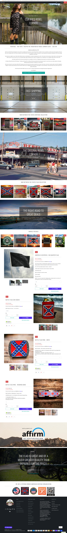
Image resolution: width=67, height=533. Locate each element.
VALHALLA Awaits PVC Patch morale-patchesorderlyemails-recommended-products (7, 240)
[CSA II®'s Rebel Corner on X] (14, 509)
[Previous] (2, 124)
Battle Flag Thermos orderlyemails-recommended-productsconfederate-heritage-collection (20, 124)
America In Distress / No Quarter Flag (47, 255)
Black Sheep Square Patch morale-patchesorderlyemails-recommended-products (46, 240)
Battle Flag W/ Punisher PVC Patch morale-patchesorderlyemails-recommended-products (33, 240)
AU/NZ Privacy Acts (31, 503)
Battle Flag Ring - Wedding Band (16, 385)
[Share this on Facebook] (9, 326)
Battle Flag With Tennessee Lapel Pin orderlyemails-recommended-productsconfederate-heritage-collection (60, 124)
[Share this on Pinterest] (12, 326)
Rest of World (30, 515)
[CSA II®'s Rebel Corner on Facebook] (7, 509)
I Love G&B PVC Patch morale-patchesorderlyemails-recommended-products (60, 240)
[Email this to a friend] (14, 326)
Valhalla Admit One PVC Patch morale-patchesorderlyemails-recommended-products (20, 240)
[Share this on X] (7, 326)
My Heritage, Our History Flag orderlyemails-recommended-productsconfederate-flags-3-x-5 (20, 191)
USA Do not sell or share (31, 522)
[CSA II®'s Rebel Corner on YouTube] (10, 511)
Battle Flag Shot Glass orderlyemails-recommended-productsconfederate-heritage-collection (46, 124)
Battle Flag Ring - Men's (42, 340)
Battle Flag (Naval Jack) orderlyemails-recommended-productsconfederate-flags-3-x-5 (46, 191)
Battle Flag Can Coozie (13, 300)
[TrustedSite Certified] (9, 322)
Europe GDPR (30, 506)
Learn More (33, 162)
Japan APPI (29, 513)
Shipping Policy (18, 506)
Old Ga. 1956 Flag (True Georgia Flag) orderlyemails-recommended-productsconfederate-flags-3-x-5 (60, 191)
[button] (19, 5)
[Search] (65, 6)
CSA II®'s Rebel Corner (12, 529)
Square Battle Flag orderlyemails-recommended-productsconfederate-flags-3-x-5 (33, 191)
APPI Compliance (30, 501)
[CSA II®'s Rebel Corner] (5, 6)
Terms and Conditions (19, 508)
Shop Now (33, 98)
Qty (35, 284)
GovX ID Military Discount (19, 501)
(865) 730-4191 (2, 2)
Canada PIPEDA (30, 508)
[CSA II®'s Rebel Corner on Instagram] (9, 509)
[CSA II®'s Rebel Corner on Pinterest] (12, 509)
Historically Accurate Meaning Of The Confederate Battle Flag (33, 72)
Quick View (33, 127)
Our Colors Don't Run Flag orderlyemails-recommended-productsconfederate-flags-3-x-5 (7, 191)
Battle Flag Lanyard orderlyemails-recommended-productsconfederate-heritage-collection (7, 124)
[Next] (65, 124)
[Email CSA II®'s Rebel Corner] (5, 509)
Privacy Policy (18, 503)
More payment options (55, 291)
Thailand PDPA (30, 520)
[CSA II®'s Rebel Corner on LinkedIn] (11, 509)
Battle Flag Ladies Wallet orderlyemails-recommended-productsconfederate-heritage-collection (33, 124)
